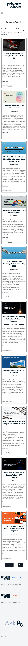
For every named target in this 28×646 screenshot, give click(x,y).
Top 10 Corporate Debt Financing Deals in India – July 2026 (14, 264)
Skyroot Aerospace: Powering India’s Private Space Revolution (14, 319)
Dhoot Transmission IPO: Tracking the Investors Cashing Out (14, 56)
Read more (5, 81)
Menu (25, 13)
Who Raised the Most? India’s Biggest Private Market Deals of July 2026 (14, 159)
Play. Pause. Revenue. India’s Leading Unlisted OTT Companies (14, 475)
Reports (10, 85)
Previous (9, 565)
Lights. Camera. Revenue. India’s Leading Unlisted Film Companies (14, 528)
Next (20, 565)
